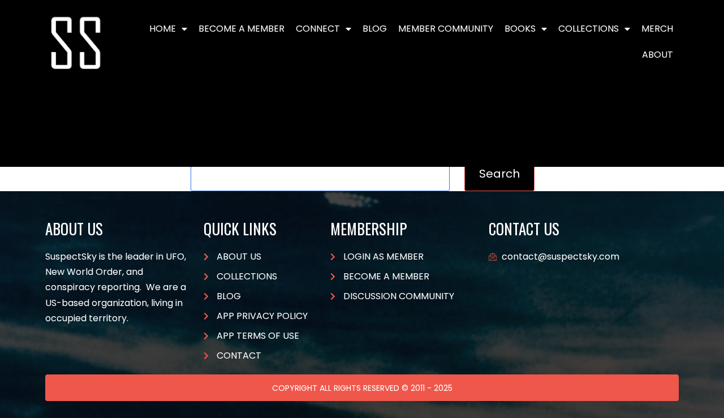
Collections (588, 28)
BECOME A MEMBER (242, 28)
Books (520, 28)
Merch (657, 28)
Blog (375, 28)
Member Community (445, 28)
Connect (318, 28)
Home (162, 28)
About (657, 54)
